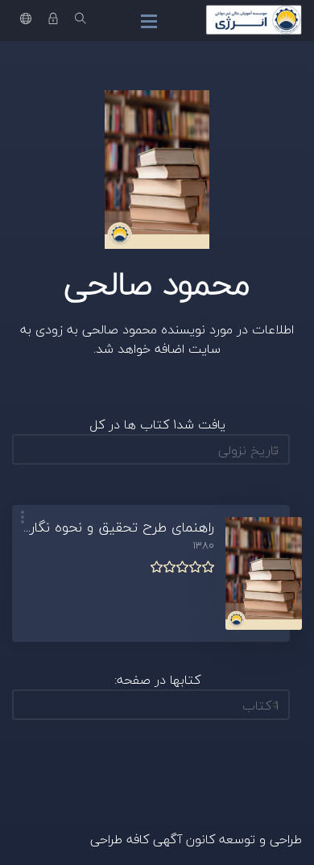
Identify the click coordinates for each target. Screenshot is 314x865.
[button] (22, 518)
